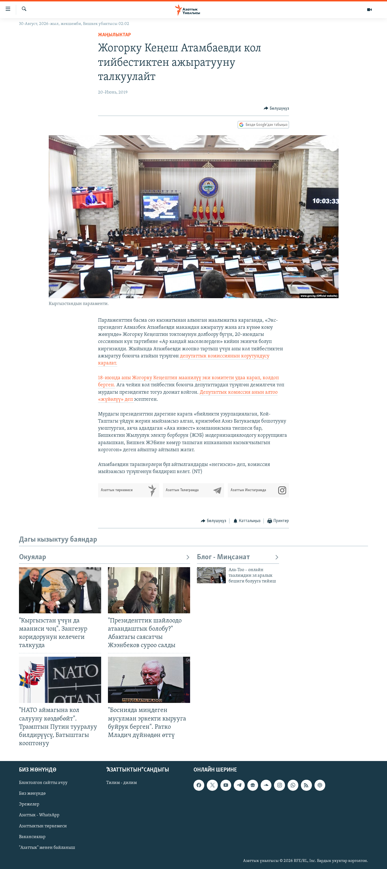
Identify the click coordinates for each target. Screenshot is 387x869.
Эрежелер (29, 804)
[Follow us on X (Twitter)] (212, 785)
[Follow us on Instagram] (279, 785)
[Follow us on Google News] (252, 785)
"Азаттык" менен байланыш (47, 847)
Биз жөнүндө (32, 793)
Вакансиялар (32, 837)
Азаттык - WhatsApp (39, 815)
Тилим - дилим (121, 783)
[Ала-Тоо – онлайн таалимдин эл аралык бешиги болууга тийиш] (211, 575)
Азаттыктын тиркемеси (43, 826)
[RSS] (306, 785)
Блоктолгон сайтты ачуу (43, 783)
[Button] (276, 108)
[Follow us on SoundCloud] (266, 785)
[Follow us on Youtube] (225, 785)
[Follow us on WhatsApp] (293, 785)
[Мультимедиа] (369, 10)
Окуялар (32, 557)
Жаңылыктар (114, 35)
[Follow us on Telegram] (239, 785)
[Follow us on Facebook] (199, 785)
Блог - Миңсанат (223, 557)
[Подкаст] (319, 785)
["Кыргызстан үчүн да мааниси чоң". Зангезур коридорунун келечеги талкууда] (60, 590)
